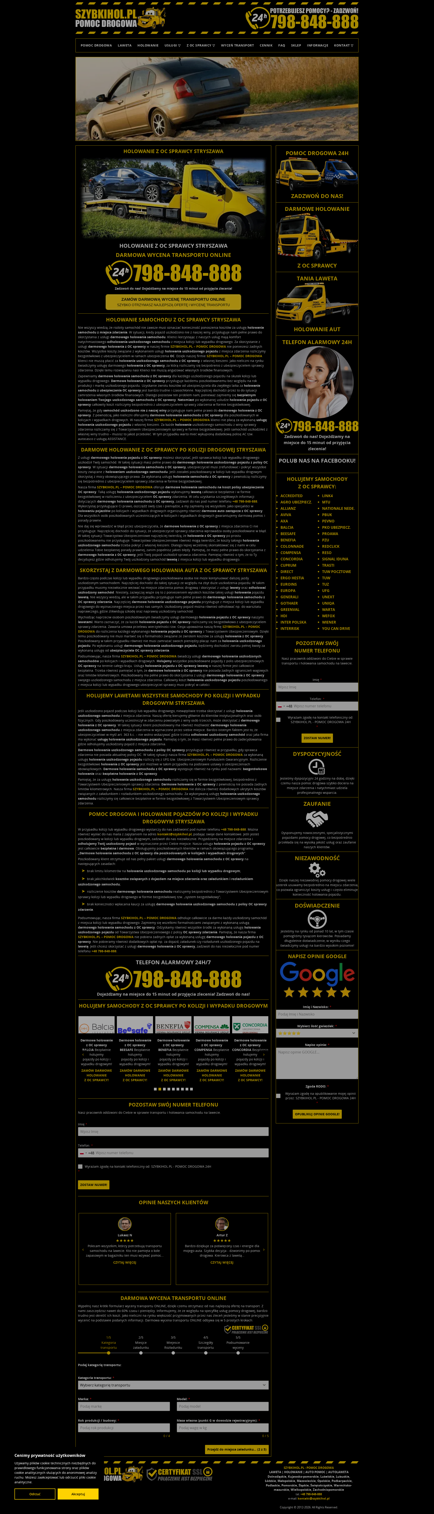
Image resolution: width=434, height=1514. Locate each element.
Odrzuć (34, 1494)
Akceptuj (78, 1494)
